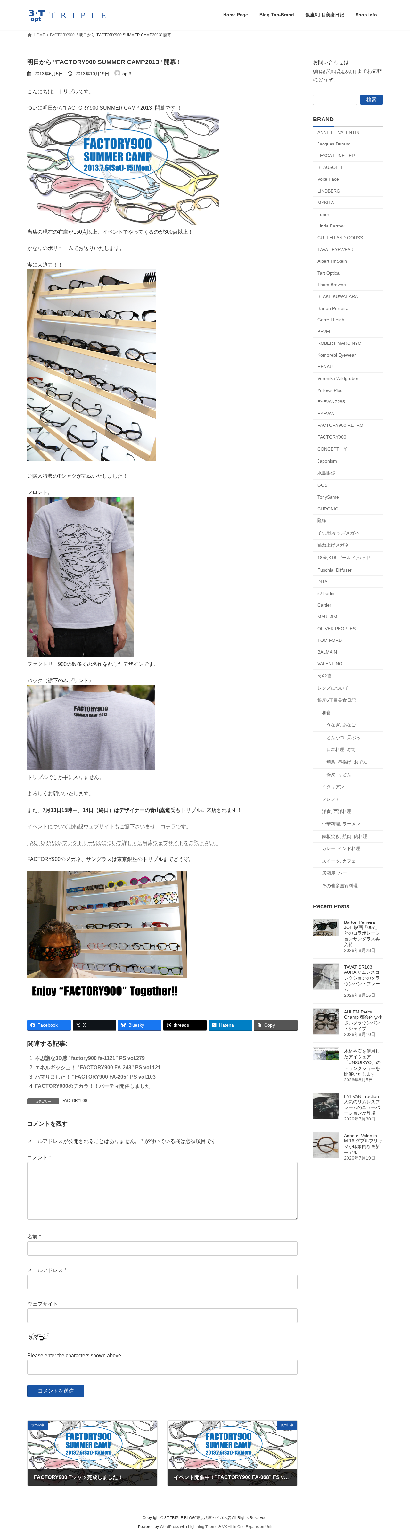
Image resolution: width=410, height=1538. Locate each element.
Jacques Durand (334, 143)
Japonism (327, 461)
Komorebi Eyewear (336, 354)
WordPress (169, 1527)
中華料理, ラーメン (341, 823)
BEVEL (324, 331)
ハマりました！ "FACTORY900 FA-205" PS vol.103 (95, 1076)
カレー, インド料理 (341, 848)
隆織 (321, 520)
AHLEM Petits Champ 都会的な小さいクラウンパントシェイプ (363, 1020)
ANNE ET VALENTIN (338, 132)
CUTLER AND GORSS (340, 237)
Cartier (324, 605)
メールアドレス (46, 1270)
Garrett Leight (331, 319)
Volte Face (328, 179)
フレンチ (331, 798)
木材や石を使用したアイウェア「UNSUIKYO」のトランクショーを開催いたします (362, 1062)
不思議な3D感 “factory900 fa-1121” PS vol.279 (90, 1058)
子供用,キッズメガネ (338, 532)
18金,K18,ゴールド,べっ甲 (343, 557)
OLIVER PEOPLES (336, 628)
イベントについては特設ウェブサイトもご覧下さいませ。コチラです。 (109, 826)
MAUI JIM (327, 616)
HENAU (325, 366)
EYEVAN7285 (331, 401)
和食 (326, 712)
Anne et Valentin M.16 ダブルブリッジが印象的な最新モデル (363, 1144)
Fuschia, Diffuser (334, 569)
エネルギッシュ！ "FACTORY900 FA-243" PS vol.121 (98, 1067)
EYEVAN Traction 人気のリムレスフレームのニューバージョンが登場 (362, 1105)
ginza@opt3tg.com (334, 71)
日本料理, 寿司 (341, 749)
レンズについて (333, 687)
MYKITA (325, 202)
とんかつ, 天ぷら (343, 737)
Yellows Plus (329, 390)
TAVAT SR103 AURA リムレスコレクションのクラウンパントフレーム (362, 978)
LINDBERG (328, 190)
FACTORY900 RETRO (340, 425)
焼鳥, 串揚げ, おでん (346, 762)
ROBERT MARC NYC (339, 343)
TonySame (328, 497)
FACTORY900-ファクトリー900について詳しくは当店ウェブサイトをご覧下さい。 (123, 843)
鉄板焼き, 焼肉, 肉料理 (344, 836)
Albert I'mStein (332, 261)
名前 (34, 1237)
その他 (324, 675)
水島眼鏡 (326, 472)
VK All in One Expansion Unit (247, 1527)
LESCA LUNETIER (336, 155)
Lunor (323, 214)
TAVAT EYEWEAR (335, 249)
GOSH (324, 485)
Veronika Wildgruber (337, 378)
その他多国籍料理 (340, 885)
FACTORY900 (74, 1100)
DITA (322, 581)
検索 (371, 99)
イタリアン (333, 786)
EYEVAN (326, 413)
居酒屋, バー (334, 873)
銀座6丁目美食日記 (336, 700)
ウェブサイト (42, 1304)
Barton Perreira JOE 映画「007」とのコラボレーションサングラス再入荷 (362, 933)
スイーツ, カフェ (339, 860)
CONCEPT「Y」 (334, 448)
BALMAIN (327, 651)
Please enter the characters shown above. (74, 1355)
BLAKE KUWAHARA (337, 296)
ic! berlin (325, 593)
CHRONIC (327, 508)
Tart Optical (328, 272)
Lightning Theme (202, 1527)
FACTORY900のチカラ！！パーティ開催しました (92, 1086)
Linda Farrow (330, 225)
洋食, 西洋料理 (336, 811)
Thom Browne (331, 284)
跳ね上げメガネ (333, 545)
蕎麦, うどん (338, 774)
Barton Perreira (332, 307)
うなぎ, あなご (341, 724)
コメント (39, 1158)
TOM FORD (329, 640)
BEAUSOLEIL (331, 167)
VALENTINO (329, 663)
